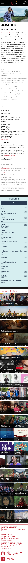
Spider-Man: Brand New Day (9, 242)
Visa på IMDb (4, 139)
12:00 (2, 208)
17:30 (2, 259)
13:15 (2, 227)
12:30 (2, 221)
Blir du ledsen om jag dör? (9, 262)
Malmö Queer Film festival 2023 (12, 106)
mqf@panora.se (5, 172)
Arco (2, 207)
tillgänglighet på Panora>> (9, 155)
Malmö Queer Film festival (8, 33)
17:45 (2, 263)
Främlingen (4, 267)
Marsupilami (5, 226)
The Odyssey (5, 271)
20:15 (2, 284)
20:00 (2, 277)
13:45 (2, 238)
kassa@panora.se (5, 168)
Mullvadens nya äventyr (8, 213)
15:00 (2, 243)
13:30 (2, 234)
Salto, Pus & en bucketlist (9, 232)
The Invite (4, 257)
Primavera (4, 246)
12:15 (2, 214)
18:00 (2, 268)
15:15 (2, 248)
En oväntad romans (7, 237)
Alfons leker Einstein (7, 219)
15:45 (2, 254)
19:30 (2, 273)
